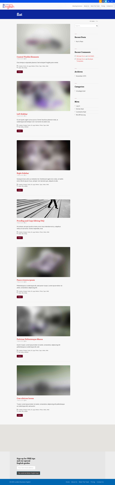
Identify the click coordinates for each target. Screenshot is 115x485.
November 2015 (81, 76)
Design (25, 125)
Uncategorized (80, 91)
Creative (20, 66)
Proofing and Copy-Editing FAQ (30, 220)
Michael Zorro (81, 56)
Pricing (93, 482)
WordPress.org (81, 115)
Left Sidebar (22, 114)
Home (68, 482)
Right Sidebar (23, 173)
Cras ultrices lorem (25, 398)
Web (47, 66)
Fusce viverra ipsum (26, 280)
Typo (40, 66)
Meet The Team (84, 482)
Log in (78, 106)
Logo (29, 66)
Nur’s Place (79, 41)
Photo (37, 66)
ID (27, 66)
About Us (74, 482)
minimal (26, 127)
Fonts (24, 66)
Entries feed (80, 109)
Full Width (91, 56)
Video (43, 66)
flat (22, 68)
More (19, 71)
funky (25, 68)
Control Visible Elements (28, 57)
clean (19, 68)
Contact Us (100, 482)
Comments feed (81, 112)
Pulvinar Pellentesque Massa (30, 339)
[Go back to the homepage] (8, 6)
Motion (33, 66)
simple (26, 186)
